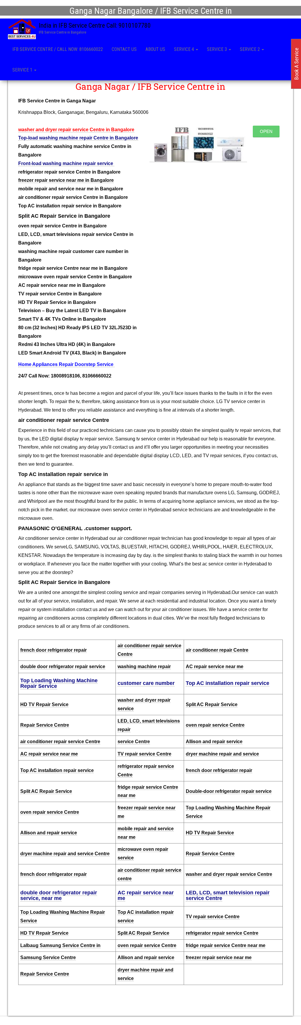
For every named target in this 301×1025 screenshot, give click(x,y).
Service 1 (23, 70)
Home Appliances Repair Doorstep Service (66, 364)
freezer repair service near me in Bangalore (66, 180)
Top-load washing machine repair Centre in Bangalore (78, 137)
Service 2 (250, 49)
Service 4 (184, 49)
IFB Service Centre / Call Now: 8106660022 (57, 49)
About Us (155, 49)
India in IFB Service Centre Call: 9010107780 (95, 25)
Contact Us (124, 49)
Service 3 (217, 49)
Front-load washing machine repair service (66, 163)
